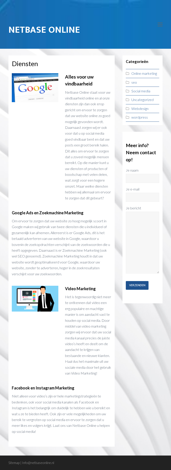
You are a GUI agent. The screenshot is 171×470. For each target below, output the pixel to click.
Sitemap (14, 463)
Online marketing (144, 73)
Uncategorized (142, 99)
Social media (140, 91)
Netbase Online (44, 30)
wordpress (139, 117)
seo (134, 82)
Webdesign (140, 108)
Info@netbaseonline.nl (38, 463)
